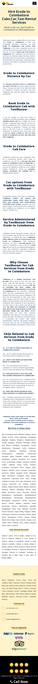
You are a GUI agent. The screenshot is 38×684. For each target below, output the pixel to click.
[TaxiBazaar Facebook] (11, 665)
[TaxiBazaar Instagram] (16, 665)
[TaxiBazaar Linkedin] (21, 665)
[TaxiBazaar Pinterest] (11, 671)
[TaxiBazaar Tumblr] (21, 671)
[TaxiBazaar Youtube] (16, 671)
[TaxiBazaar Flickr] (26, 671)
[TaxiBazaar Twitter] (26, 665)
